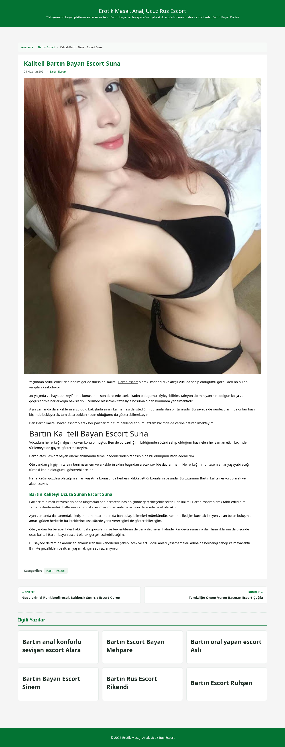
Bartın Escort (46, 47)
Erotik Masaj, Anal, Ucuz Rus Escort (142, 10)
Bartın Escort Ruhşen (221, 683)
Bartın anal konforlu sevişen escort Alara (51, 646)
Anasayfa (27, 47)
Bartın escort (128, 382)
